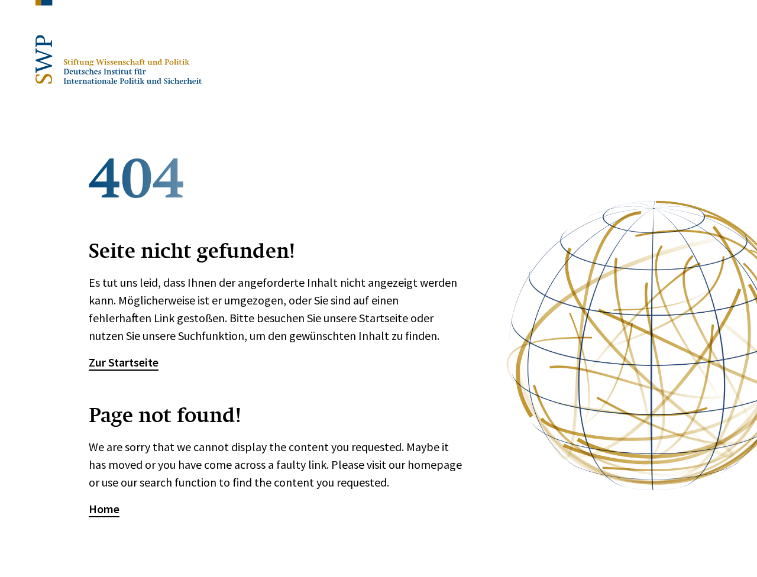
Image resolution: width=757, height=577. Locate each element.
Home (104, 508)
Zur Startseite (123, 362)
